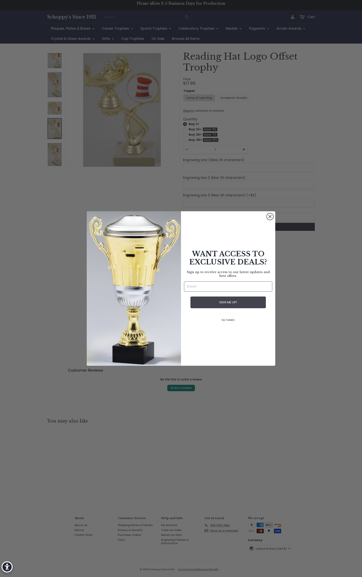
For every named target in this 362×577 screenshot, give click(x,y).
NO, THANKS (228, 320)
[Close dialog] (270, 216)
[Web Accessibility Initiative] (7, 567)
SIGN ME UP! (228, 302)
